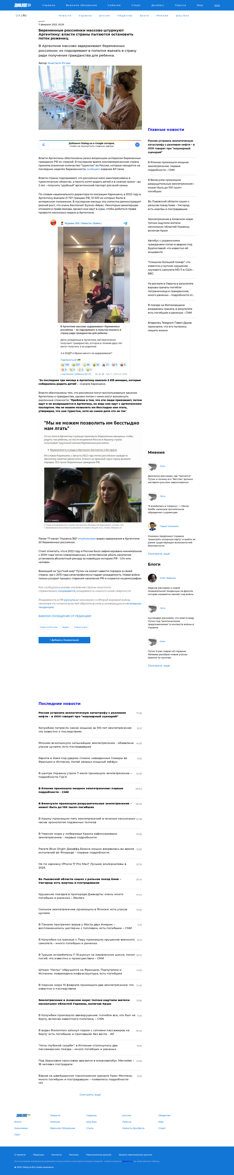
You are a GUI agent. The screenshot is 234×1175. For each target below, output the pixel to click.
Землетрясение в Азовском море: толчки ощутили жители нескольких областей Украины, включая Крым (170, 225)
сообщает (94, 169)
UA (18, 15)
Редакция (38, 1154)
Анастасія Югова (59, 63)
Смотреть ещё (90, 1094)
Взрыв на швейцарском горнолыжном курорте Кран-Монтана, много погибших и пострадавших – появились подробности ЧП (85, 1079)
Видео (65, 627)
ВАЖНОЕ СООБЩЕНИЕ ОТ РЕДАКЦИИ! (65, 616)
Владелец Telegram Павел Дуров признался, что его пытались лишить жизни (170, 326)
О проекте (20, 1154)
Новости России (48, 627)
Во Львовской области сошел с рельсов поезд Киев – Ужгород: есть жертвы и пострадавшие (169, 205)
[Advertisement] (90, 669)
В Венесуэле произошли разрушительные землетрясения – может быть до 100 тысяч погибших (171, 185)
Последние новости (60, 703)
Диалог (42, 21)
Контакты (56, 1154)
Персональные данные (98, 1154)
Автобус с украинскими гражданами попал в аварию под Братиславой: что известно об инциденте (170, 246)
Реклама (73, 1154)
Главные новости (166, 129)
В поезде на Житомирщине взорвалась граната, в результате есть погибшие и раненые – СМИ (170, 309)
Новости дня (81, 627)
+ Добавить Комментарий (64, 640)
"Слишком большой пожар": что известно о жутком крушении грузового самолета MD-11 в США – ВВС (171, 268)
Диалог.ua (127, 1161)
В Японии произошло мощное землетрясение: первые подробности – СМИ (168, 166)
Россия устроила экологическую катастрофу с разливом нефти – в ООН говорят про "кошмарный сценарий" (171, 146)
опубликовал (87, 538)
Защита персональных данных (135, 1154)
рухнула (69, 599)
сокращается (66, 591)
